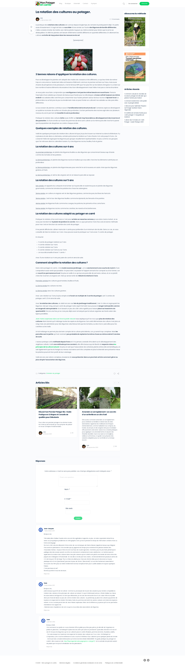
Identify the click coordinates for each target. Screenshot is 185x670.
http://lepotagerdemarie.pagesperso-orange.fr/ (79, 641)
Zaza (45, 583)
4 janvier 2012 (50, 622)
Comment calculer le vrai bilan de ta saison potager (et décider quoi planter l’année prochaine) (135, 96)
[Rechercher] (124, 3)
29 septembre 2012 (92, 447)
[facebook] (145, 660)
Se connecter (132, 3)
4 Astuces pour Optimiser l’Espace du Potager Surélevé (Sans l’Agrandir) (135, 108)
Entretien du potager (53, 373)
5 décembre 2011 (49, 585)
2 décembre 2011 (45, 20)
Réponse (47, 574)
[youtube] (148, 660)
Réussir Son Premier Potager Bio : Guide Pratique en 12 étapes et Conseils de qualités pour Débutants (55, 414)
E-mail (68, 499)
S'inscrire (144, 3)
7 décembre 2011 (49, 531)
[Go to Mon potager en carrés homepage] (45, 3)
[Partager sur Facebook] (31, 27)
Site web (69, 508)
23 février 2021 (47, 434)
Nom (67, 489)
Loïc (41, 18)
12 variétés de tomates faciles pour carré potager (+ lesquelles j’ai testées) (135, 115)
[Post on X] (31, 31)
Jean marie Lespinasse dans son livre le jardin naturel (55, 319)
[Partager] (118, 374)
